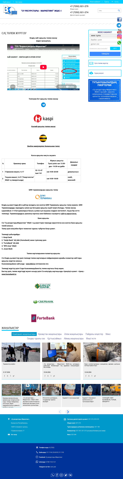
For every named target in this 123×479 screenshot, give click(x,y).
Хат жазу (18, 2)
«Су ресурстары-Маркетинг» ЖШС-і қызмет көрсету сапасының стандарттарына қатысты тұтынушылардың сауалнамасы (104, 90)
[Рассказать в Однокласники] (10, 377)
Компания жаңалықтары (24, 334)
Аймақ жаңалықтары (74, 338)
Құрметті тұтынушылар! (71, 398)
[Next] (67, 411)
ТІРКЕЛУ (105, 54)
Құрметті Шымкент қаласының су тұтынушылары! (89, 399)
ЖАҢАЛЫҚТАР (10, 328)
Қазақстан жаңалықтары (50, 334)
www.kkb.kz (30, 264)
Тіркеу (106, 1)
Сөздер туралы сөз (36, 338)
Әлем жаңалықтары (73, 334)
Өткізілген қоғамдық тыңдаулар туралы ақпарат (50, 399)
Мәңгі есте (91, 338)
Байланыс (7, 2)
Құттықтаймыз (54, 338)
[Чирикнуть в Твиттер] (13, 377)
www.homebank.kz (9, 274)
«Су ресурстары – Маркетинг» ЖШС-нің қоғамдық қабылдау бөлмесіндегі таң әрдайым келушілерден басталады (61, 365)
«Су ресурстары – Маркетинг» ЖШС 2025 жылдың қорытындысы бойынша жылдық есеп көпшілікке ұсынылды (31, 401)
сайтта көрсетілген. (69, 214)
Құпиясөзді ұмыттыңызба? (98, 48)
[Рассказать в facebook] (4, 377)
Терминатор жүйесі (9, 364)
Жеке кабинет (95, 1)
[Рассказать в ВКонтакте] (7, 377)
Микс (108, 334)
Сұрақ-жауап (99, 73)
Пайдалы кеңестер (94, 334)
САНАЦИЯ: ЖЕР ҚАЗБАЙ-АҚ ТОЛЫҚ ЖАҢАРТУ (109, 399)
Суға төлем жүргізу (101, 63)
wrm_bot (53, 467)
